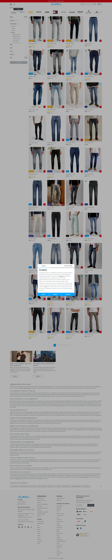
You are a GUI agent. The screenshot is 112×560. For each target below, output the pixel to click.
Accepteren (68, 294)
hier (46, 286)
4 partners (61, 276)
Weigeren (55, 294)
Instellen (43, 294)
